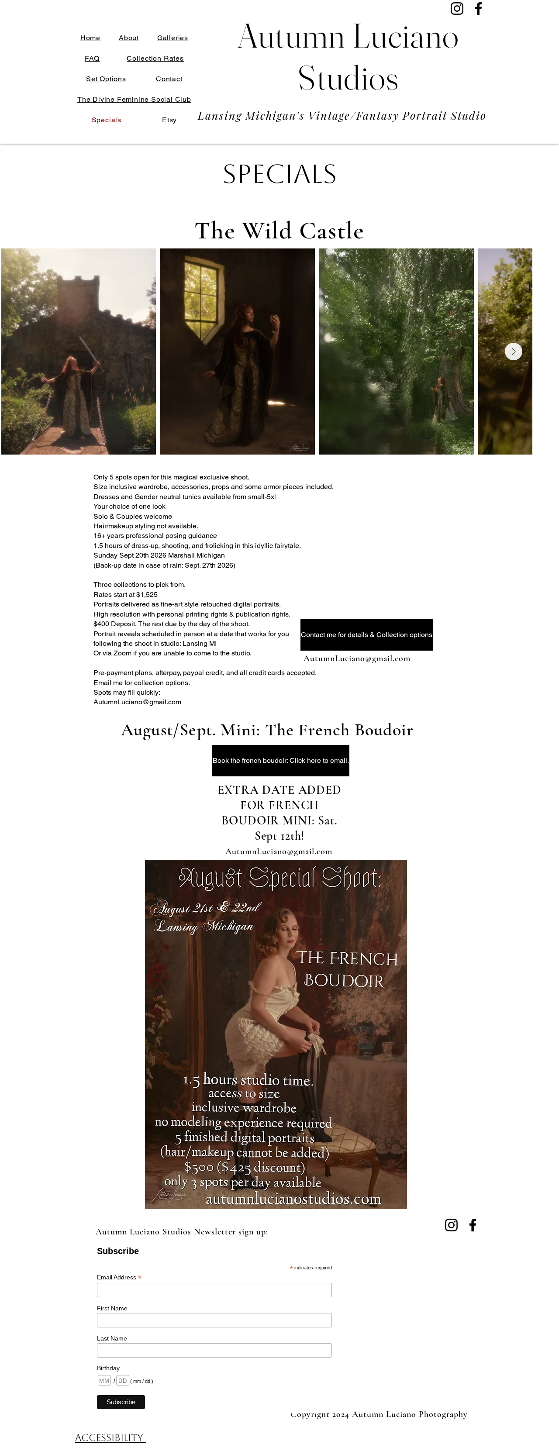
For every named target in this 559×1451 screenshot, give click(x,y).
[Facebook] (478, 8)
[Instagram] (457, 8)
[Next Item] (513, 351)
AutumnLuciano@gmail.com (137, 702)
